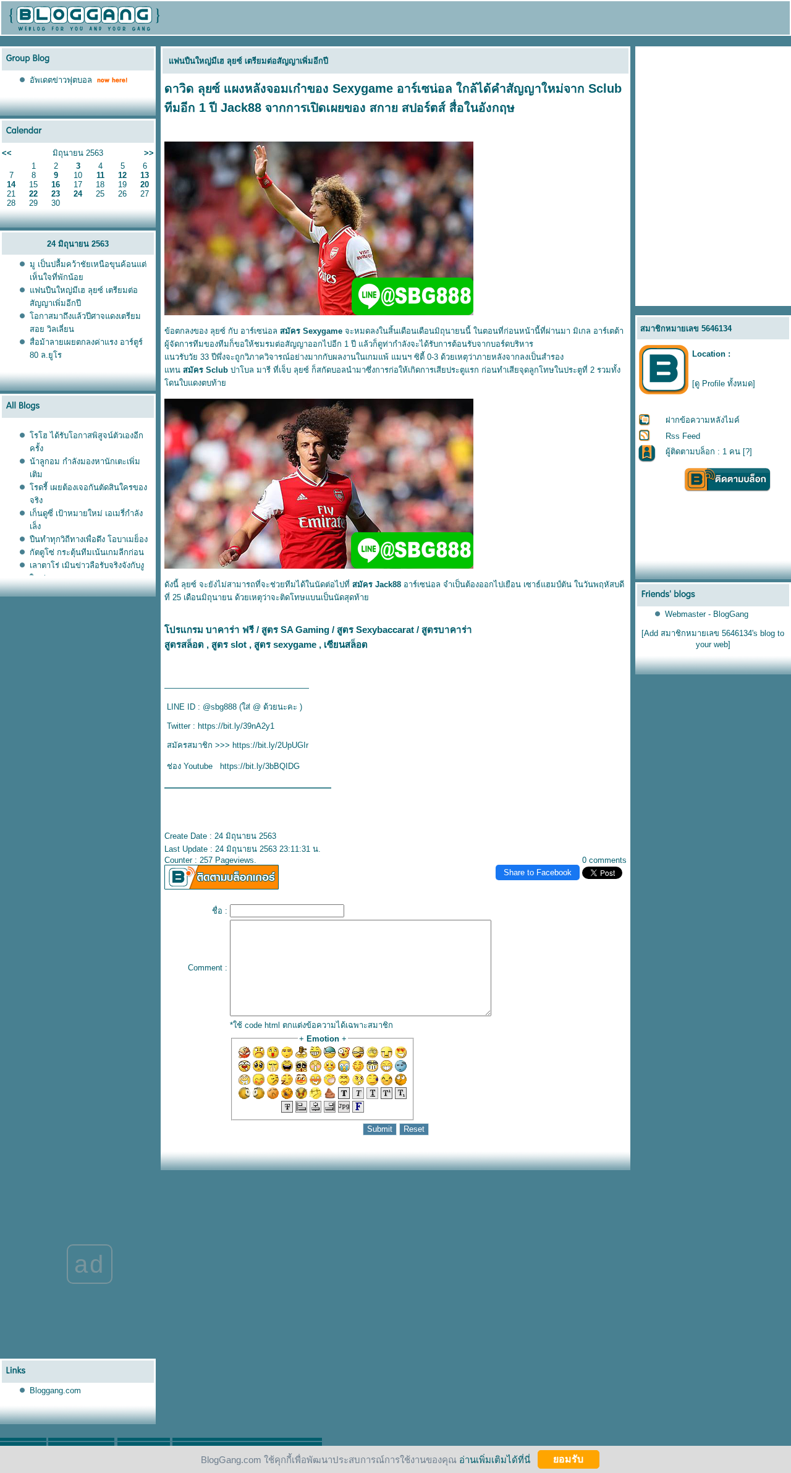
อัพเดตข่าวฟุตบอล (61, 80)
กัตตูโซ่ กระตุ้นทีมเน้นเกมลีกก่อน (87, 552)
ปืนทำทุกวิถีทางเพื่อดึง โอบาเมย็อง (89, 539)
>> (149, 153)
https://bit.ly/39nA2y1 (236, 726)
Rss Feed (683, 436)
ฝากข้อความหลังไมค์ (703, 420)
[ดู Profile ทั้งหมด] (723, 383)
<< (7, 153)
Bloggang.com (55, 1390)
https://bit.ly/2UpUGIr (270, 745)
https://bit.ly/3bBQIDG (260, 766)
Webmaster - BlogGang (706, 614)
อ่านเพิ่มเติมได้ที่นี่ (494, 1459)
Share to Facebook (538, 872)
